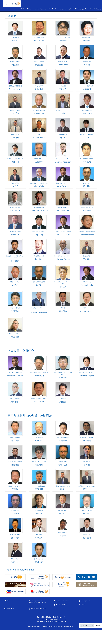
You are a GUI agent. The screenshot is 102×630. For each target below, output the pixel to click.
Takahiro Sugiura (87, 376)
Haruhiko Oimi (39, 138)
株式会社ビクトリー (86, 282)
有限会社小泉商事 (87, 110)
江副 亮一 (63, 441)
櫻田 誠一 (87, 210)
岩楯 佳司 (39, 89)
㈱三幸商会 (63, 308)
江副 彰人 (15, 113)
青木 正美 (15, 441)
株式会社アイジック (39, 159)
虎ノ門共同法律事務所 (39, 110)
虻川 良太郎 (39, 40)
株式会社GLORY (15, 134)
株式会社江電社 (87, 61)
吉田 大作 (39, 562)
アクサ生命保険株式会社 (86, 159)
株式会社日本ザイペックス (39, 461)
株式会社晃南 (39, 510)
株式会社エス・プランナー (63, 183)
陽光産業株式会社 (39, 256)
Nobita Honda (87, 285)
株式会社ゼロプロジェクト (63, 486)
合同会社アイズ (15, 559)
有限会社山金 (86, 308)
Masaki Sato (39, 402)
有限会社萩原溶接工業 (39, 282)
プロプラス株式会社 (15, 308)
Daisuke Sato (15, 235)
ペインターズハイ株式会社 (15, 461)
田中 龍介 (39, 259)
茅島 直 (87, 138)
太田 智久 (63, 113)
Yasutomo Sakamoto (39, 210)
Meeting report (85, 601)
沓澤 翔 (15, 162)
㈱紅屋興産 (63, 86)
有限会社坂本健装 (15, 207)
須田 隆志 (15, 489)
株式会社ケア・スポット (39, 231)
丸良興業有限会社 (39, 37)
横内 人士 (15, 562)
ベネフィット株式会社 (39, 486)
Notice (83, 605)
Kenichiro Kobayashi (63, 162)
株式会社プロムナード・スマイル (39, 372)
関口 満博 (39, 489)
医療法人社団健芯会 (15, 398)
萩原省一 (39, 285)
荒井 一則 (63, 40)
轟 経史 (63, 489)
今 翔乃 (15, 186)
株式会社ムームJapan (87, 510)
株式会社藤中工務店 (15, 534)
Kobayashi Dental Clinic (63, 159)
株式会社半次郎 (39, 86)
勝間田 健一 (15, 402)
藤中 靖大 (15, 538)
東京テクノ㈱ (86, 183)
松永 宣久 (39, 538)
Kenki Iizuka (39, 376)
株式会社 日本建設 (15, 110)
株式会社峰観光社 (63, 532)
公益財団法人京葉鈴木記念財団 (86, 231)
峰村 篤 (63, 536)
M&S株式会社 (87, 461)
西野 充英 (63, 377)
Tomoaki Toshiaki (63, 235)
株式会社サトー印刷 (15, 231)
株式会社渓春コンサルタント (15, 486)
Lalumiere (39, 534)
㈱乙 (39, 134)
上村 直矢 (63, 138)
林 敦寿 (39, 513)
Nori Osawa (39, 113)
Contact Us (10, 609)
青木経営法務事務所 (15, 437)
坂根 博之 (87, 186)
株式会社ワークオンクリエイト (39, 398)
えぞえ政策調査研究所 (63, 437)
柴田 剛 (39, 235)
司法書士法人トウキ (39, 559)
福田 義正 (87, 513)
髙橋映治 (63, 402)
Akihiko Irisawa (15, 89)
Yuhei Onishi (87, 113)
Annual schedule (61, 605)
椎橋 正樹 (62, 465)
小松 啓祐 (87, 162)
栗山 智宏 (87, 441)
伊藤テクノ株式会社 (39, 61)
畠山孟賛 (63, 287)
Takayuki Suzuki (87, 235)
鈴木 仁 (87, 465)
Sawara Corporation (63, 207)
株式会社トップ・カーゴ (63, 110)
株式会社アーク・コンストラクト (63, 256)
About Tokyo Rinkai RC (38, 609)
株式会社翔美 (86, 256)
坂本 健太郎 (15, 210)
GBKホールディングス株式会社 (63, 231)
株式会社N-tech (63, 134)
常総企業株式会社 (63, 510)
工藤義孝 (39, 162)
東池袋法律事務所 (87, 37)
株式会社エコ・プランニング (15, 334)
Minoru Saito (39, 186)
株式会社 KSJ (15, 510)
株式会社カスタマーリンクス (15, 159)
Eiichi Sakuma (63, 210)
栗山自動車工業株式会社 (15, 372)
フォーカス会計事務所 (87, 86)
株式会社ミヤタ (87, 534)
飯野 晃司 (87, 40)
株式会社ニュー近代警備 (86, 134)
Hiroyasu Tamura (63, 259)
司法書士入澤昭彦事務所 (15, 86)
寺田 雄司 (87, 259)
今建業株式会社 (15, 183)
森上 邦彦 (63, 311)
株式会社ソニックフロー (15, 282)
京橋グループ (63, 398)
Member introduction (65, 9)
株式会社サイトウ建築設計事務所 (39, 183)
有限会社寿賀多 (63, 461)
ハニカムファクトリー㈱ (63, 37)
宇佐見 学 (63, 89)
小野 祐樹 (15, 138)
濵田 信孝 (15, 513)
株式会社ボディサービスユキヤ (86, 486)
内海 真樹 (87, 89)
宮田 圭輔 (87, 538)
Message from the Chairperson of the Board (41, 9)
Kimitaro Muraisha (39, 313)
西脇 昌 (15, 285)
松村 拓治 (15, 311)
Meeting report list (81, 9)
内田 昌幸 (39, 441)
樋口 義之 (63, 513)
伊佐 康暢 (15, 65)
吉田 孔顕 (15, 337)
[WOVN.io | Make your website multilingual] (98, 625)
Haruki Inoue (63, 65)
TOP (22, 9)
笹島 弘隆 (39, 465)
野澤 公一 (87, 489)
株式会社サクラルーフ (87, 207)
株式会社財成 (15, 37)
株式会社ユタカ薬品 (15, 61)
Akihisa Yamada (87, 311)
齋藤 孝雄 (15, 465)
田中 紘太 (15, 261)
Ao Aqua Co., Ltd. (63, 61)
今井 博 (87, 65)
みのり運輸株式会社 (39, 207)
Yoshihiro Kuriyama (15, 376)
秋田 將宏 (15, 40)
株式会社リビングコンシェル (87, 372)
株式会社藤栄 (39, 437)
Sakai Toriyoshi (63, 186)
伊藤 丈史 (39, 65)
